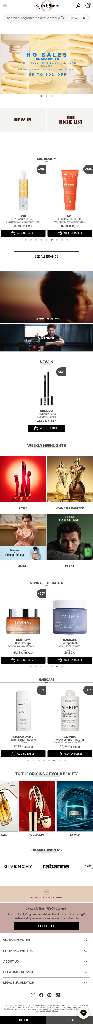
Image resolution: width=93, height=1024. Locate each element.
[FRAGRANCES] (46, 64)
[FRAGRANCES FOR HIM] (70, 120)
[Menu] (6, 6)
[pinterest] (49, 995)
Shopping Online (17, 940)
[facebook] (41, 995)
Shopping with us (18, 951)
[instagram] (33, 995)
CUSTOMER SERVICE (18, 972)
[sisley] (56, 866)
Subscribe (46, 926)
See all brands (46, 256)
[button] (41, 96)
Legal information (18, 982)
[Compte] (78, 5)
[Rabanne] (18, 866)
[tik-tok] (57, 995)
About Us (11, 961)
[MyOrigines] (46, 6)
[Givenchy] (46, 297)
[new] (23, 120)
